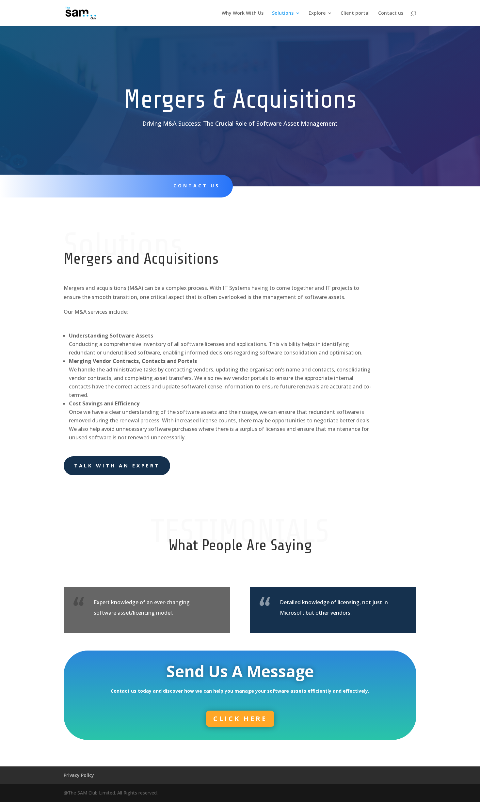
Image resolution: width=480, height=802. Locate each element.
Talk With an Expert (117, 465)
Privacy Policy (79, 775)
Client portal (355, 13)
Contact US (196, 185)
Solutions (283, 13)
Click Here (240, 718)
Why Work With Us (243, 13)
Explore (317, 13)
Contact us (390, 13)
